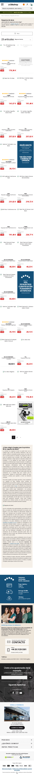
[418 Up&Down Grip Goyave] (8, 51)
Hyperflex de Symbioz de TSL (10, 522)
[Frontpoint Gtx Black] (8, 281)
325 (16, 486)
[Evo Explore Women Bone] (25, 378)
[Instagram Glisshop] (17, 693)
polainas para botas (14, 543)
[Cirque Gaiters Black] (8, 249)
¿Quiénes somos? (10, 743)
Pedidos (6, 740)
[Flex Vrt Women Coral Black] (25, 215)
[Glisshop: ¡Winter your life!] (13, 4)
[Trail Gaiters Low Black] (8, 150)
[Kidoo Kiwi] (25, 346)
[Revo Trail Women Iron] (8, 215)
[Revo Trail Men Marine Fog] (25, 84)
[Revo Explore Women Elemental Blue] (25, 182)
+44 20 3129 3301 (18, 649)
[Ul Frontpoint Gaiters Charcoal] (8, 346)
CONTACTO (18, 642)
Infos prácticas (10, 747)
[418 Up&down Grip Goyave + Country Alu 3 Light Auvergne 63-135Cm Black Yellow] (25, 51)
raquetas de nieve (15, 23)
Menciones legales (7, 769)
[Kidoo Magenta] (8, 378)
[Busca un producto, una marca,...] (31, 8)
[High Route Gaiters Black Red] (8, 411)
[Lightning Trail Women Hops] (8, 182)
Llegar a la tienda (17, 727)
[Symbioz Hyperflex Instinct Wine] (8, 117)
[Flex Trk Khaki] (8, 84)
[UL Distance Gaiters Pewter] (25, 313)
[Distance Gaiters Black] (25, 249)
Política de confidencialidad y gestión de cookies (22, 769)
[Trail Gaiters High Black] (8, 313)
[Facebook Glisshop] (13, 693)
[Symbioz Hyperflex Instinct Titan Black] (25, 117)
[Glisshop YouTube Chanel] (21, 693)
